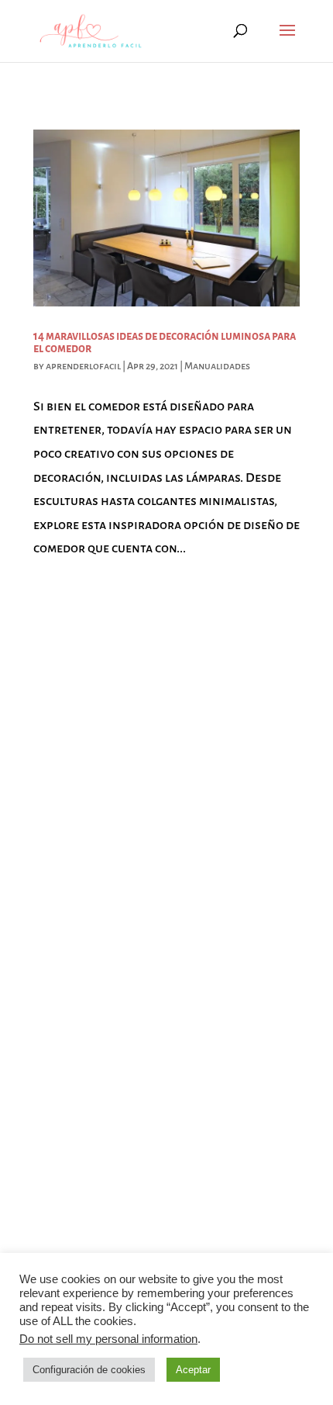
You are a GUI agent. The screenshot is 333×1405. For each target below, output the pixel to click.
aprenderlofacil (83, 366)
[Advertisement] (166, 760)
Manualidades (217, 366)
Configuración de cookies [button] (89, 1370)
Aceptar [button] (193, 1370)
